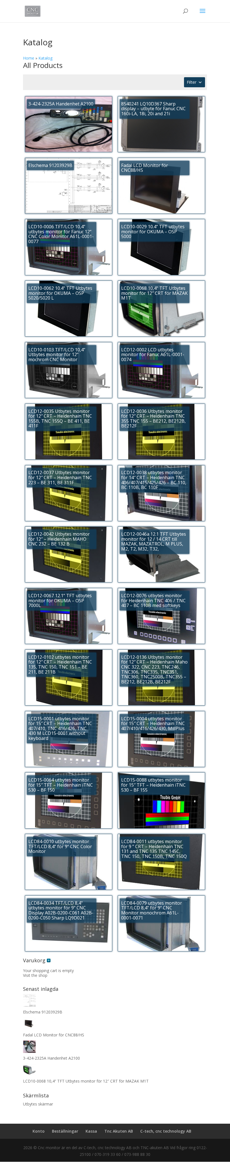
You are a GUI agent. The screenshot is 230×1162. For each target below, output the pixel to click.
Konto (39, 1131)
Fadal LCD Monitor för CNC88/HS (53, 1035)
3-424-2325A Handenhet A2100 (51, 1058)
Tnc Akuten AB (118, 1131)
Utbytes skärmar (38, 1104)
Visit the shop (35, 975)
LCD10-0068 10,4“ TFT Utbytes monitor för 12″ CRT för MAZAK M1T (86, 1081)
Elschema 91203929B (42, 1012)
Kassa (91, 1131)
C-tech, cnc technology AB (165, 1131)
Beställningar (65, 1131)
